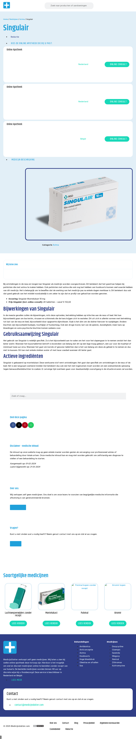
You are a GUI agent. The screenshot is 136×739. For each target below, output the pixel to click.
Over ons (53, 723)
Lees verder (18, 623)
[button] (130, 6)
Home (5, 19)
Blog (76, 723)
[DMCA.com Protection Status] (38, 726)
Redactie (69, 729)
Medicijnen (14, 19)
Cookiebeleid (55, 729)
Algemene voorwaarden (110, 723)
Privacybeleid (89, 723)
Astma (22, 19)
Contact (65, 723)
